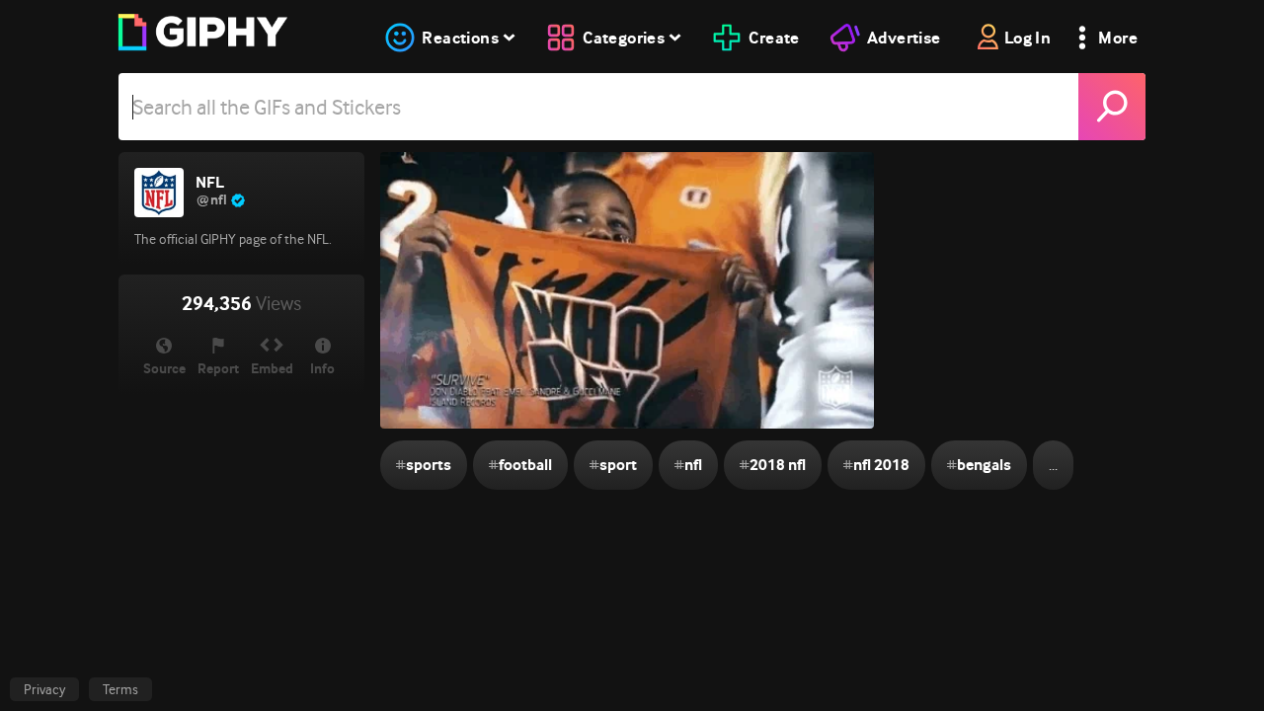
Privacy (44, 689)
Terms (120, 689)
